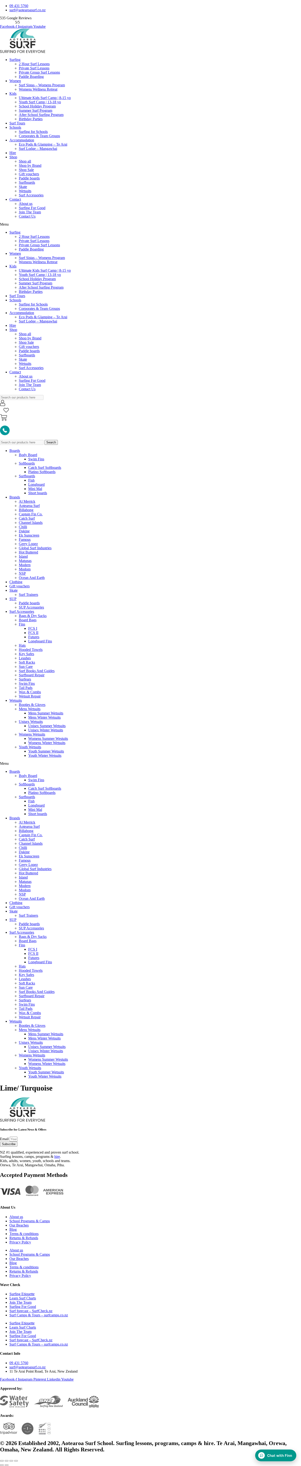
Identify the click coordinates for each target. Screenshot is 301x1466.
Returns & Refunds (23, 1238)
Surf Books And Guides (37, 671)
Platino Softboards (41, 472)
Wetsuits (25, 191)
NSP (22, 573)
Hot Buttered (28, 552)
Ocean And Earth (32, 578)
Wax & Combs (30, 692)
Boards (14, 451)
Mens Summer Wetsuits (45, 713)
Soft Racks (27, 662)
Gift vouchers (29, 174)
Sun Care (26, 667)
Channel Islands (31, 523)
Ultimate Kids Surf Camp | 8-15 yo (45, 98)
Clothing (15, 582)
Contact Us (27, 216)
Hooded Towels (31, 650)
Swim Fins (36, 459)
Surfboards (27, 182)
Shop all (25, 161)
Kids (12, 94)
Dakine (24, 531)
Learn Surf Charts (22, 1298)
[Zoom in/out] (16, 1461)
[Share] (6, 1461)
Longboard (36, 484)
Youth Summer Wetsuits (46, 751)
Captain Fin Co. (31, 514)
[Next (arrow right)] (6, 1465)
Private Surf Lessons (34, 68)
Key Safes (26, 654)
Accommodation (21, 140)
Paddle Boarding (31, 77)
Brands (14, 497)
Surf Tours (17, 123)
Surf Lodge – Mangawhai (38, 149)
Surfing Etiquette (22, 1294)
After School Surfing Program (41, 115)
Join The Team (30, 212)
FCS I (32, 628)
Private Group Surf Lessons (39, 72)
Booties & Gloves (32, 705)
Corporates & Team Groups (39, 136)
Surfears (25, 679)
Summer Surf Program (35, 110)
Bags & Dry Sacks (33, 616)
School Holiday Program (37, 106)
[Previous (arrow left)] (2, 1465)
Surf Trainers (28, 595)
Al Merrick (27, 501)
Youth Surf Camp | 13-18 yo (40, 102)
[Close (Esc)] (2, 1461)
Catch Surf (27, 518)
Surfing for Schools (33, 132)
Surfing (14, 60)
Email (5, 1139)
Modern (25, 565)
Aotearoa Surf (29, 506)
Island (23, 556)
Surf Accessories (31, 195)
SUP (12, 599)
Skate (23, 187)
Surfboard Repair (31, 675)
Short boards (37, 493)
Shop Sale (26, 170)
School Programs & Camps (29, 1221)
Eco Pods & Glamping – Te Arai (43, 144)
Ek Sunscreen (29, 535)
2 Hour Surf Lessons (34, 64)
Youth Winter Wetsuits (44, 755)
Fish (31, 480)
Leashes (25, 658)
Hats (22, 645)
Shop (13, 157)
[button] (150, 224)
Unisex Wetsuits (31, 722)
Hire (12, 153)
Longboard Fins (40, 641)
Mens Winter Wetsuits (44, 717)
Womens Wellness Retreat (38, 89)
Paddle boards (29, 178)
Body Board (28, 455)
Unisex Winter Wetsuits (45, 730)
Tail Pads (25, 688)
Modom (25, 569)
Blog (13, 1229)
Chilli (23, 527)
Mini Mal (35, 489)
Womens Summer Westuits (48, 739)
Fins (22, 624)
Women (15, 81)
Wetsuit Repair (30, 696)
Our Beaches (19, 1225)
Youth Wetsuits (30, 747)
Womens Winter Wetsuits (46, 743)
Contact (15, 199)
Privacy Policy (20, 1242)
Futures (33, 637)
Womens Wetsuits (32, 734)
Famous (25, 540)
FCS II (33, 633)
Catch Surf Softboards (44, 468)
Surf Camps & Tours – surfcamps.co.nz (38, 1315)
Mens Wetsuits (29, 709)
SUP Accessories (31, 607)
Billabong (26, 510)
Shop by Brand (30, 165)
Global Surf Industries (35, 548)
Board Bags (27, 620)
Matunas (25, 561)
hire (57, 1157)
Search (51, 442)
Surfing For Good (32, 208)
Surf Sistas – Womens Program (42, 85)
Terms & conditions (24, 1234)
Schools (15, 127)
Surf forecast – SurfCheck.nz (30, 1311)
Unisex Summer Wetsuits (47, 726)
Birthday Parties (31, 119)
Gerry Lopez (28, 544)
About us (25, 204)
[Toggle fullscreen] (11, 1461)
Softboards (27, 463)
